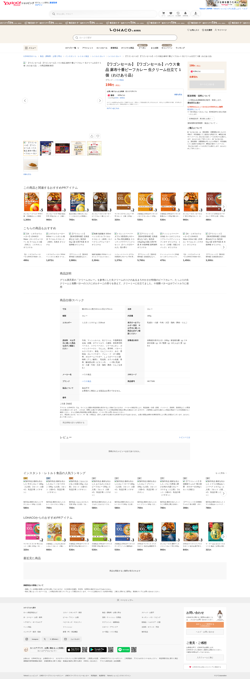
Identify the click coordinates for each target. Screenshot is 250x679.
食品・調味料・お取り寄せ (51, 56)
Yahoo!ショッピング (30, 675)
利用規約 (94, 675)
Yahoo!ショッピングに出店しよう (227, 9)
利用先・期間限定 (120, 98)
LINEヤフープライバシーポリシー (51, 675)
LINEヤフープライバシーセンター (77, 675)
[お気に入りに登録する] (97, 136)
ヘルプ (244, 9)
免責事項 (102, 675)
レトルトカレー (98, 56)
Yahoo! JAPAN (205, 9)
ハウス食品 (86, 381)
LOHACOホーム (30, 56)
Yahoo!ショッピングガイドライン (119, 675)
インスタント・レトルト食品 (77, 56)
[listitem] (43, 612)
